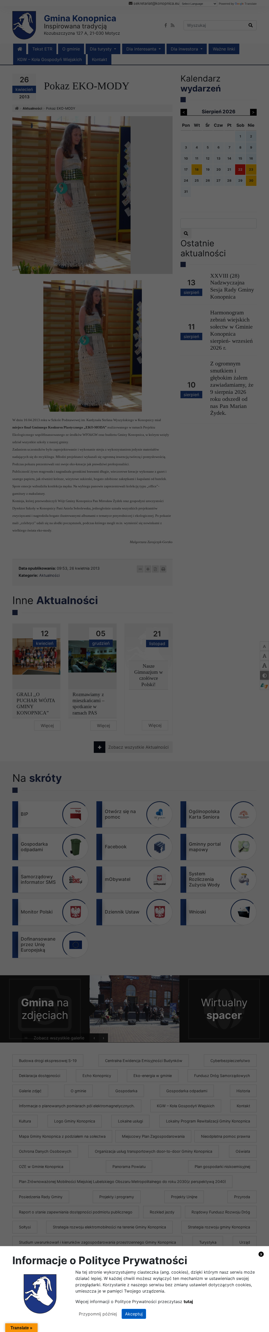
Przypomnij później (98, 1313)
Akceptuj (134, 1313)
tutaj (188, 1301)
